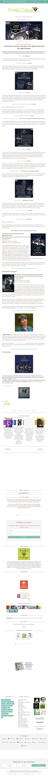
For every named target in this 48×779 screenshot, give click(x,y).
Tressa (23, 594)
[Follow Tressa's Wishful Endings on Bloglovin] (39, 729)
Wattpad (34, 349)
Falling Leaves (21, 92)
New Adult (4, 707)
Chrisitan (4, 701)
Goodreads (14, 268)
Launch (20, 56)
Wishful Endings (21, 149)
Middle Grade (4, 705)
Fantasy (3, 703)
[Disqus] (24, 469)
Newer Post (8, 449)
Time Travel (9, 711)
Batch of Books (21, 706)
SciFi (8, 707)
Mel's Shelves (18, 200)
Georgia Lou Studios (35, 774)
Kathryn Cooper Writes (23, 724)
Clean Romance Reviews (23, 726)
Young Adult (4, 715)
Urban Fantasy (5, 713)
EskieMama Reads (21, 219)
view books (29, 600)
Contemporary (10, 701)
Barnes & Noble (26, 268)
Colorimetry (20, 703)
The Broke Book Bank (21, 63)
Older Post (40, 449)
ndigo (35, 268)
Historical (8, 703)
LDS (13, 703)
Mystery (10, 705)
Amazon (19, 268)
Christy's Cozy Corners (21, 210)
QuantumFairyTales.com (20, 343)
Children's (7, 699)
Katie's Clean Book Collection (10, 118)
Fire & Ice (20, 709)
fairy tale (10, 715)
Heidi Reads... (21, 705)
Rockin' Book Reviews (14, 171)
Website (13, 349)
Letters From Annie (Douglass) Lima (21, 104)
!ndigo (35, 310)
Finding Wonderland (22, 699)
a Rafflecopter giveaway (8, 385)
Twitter (30, 349)
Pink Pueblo (26, 770)
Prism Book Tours (27, 41)
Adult (3, 699)
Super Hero (10, 709)
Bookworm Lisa (21, 160)
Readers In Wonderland (23, 721)
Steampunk (4, 709)
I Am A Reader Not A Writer (24, 702)
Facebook (24, 349)
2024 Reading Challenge (24, 593)
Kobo (31, 268)
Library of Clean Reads (23, 725)
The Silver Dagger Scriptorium (22, 115)
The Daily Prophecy (22, 707)
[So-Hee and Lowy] (7, 612)
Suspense (4, 711)
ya (2, 717)
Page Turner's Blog (22, 722)
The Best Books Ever (22, 718)
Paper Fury (20, 717)
